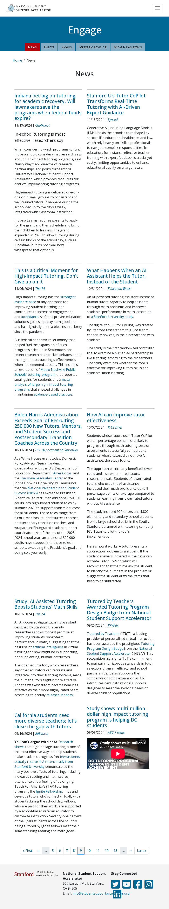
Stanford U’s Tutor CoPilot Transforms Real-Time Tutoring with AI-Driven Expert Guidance (116, 104)
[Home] (30, 8)
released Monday (59, 695)
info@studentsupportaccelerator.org (101, 893)
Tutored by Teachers (103, 633)
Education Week (119, 288)
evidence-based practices (53, 394)
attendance (29, 316)
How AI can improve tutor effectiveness (116, 417)
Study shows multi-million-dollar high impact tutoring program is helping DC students (117, 717)
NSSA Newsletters (128, 47)
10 (90, 850)
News (32, 47)
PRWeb (113, 625)
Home (17, 60)
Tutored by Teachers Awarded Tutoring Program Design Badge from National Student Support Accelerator (119, 609)
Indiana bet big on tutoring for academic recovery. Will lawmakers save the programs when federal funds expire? (47, 107)
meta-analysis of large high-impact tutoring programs (43, 384)
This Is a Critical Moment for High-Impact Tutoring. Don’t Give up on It (46, 276)
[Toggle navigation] (157, 8)
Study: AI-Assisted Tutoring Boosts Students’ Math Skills (45, 604)
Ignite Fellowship (49, 791)
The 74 (40, 288)
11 (99, 850)
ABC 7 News (116, 732)
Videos (66, 47)
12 (107, 850)
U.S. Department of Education (56, 450)
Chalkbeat (42, 125)
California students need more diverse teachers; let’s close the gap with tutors (45, 721)
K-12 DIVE (115, 427)
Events (49, 47)
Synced (113, 119)
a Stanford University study (112, 316)
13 (116, 850)
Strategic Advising (93, 47)
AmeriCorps (62, 473)
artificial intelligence (48, 647)
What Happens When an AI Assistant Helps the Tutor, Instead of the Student (117, 276)
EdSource (41, 733)
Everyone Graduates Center (41, 478)
